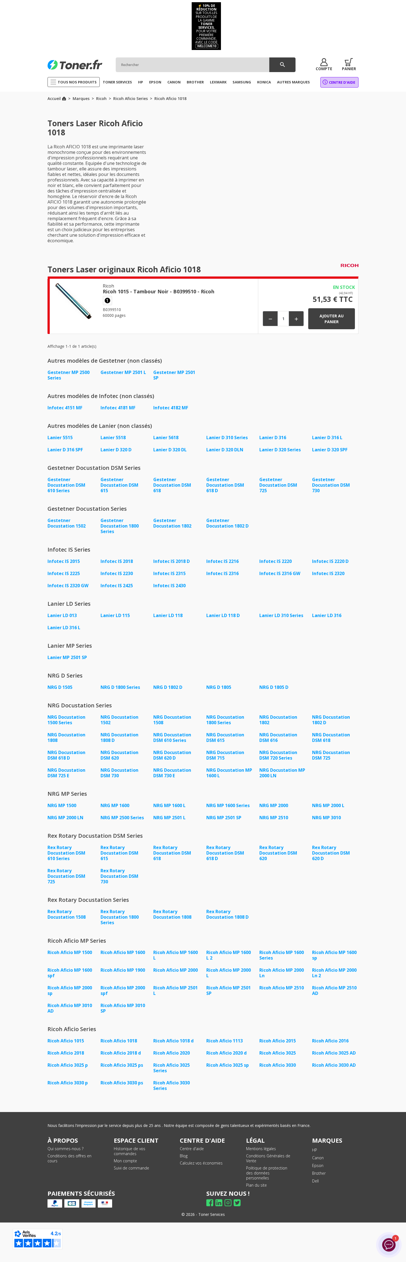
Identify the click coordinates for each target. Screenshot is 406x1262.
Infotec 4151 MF (65, 408)
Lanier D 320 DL (170, 450)
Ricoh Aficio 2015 (277, 1041)
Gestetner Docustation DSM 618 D (225, 485)
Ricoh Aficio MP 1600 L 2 (228, 955)
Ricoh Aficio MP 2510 (281, 988)
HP (314, 1150)
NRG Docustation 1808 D (119, 737)
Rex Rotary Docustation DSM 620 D (331, 852)
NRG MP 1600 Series (228, 805)
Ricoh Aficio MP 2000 (175, 970)
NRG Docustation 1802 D (331, 720)
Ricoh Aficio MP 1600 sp (334, 955)
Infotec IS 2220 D (330, 561)
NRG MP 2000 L (328, 805)
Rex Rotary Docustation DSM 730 (119, 876)
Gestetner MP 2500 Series (68, 375)
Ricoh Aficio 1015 (66, 1041)
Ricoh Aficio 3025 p (68, 1065)
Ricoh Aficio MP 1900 (123, 970)
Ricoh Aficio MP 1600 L (175, 955)
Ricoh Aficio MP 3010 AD (70, 1008)
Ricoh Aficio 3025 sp (227, 1065)
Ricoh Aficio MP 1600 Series (281, 955)
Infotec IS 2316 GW (279, 573)
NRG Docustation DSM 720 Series (278, 755)
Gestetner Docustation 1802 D (227, 523)
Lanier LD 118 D (223, 615)
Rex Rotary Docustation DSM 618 (172, 852)
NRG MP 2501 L (169, 818)
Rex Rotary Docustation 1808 (172, 914)
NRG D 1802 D (167, 687)
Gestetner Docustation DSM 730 (331, 485)
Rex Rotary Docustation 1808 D (227, 914)
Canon (318, 1157)
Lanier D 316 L (327, 437)
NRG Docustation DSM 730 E (172, 773)
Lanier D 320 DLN (224, 450)
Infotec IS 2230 (117, 573)
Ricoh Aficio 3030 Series (171, 1085)
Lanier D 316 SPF (65, 450)
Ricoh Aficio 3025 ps (122, 1065)
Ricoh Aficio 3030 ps (122, 1083)
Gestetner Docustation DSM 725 (278, 485)
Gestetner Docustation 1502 (67, 523)
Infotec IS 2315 (169, 573)
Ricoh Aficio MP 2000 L (228, 973)
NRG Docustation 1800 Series (225, 720)
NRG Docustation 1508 (172, 720)
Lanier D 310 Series (227, 437)
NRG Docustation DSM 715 (225, 755)
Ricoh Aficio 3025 (277, 1053)
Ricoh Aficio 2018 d (121, 1053)
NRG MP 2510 (273, 818)
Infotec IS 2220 (275, 561)
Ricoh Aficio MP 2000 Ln (281, 973)
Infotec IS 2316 (222, 573)
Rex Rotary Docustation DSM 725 (66, 876)
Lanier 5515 (60, 437)
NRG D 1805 (218, 687)
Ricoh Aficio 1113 (224, 1041)
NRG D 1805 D (273, 687)
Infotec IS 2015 (64, 561)
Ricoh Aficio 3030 (277, 1065)
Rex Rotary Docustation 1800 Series (120, 917)
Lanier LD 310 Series (281, 615)
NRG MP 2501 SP (223, 818)
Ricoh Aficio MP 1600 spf (70, 973)
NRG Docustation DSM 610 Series (172, 737)
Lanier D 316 (272, 437)
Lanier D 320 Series (280, 450)
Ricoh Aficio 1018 (119, 1041)
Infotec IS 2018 (117, 561)
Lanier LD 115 (115, 615)
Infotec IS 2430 (169, 586)
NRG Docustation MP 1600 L (229, 773)
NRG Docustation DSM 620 (119, 755)
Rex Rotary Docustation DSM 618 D (225, 852)
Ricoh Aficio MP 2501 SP (228, 990)
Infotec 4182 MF (170, 408)
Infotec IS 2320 (328, 573)
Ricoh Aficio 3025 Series (171, 1068)
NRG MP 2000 (273, 805)
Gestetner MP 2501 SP (174, 375)
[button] (324, 64)
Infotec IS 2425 (117, 586)
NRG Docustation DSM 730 (119, 773)
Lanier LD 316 (326, 615)
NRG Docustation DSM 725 (331, 755)
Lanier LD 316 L (64, 628)
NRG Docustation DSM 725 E (66, 773)
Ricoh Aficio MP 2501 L (175, 990)
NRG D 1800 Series (120, 687)
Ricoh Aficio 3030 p (68, 1083)
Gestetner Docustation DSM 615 (119, 485)
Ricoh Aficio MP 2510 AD (334, 990)
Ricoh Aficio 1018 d (173, 1041)
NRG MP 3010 (326, 818)
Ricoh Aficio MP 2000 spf (123, 990)
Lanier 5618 (165, 437)
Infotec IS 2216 (222, 561)
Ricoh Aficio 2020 (171, 1053)
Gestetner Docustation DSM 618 (172, 485)
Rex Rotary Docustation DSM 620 (278, 852)
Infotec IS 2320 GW (68, 586)
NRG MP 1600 (115, 805)
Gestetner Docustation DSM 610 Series (66, 485)
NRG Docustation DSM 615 (225, 737)
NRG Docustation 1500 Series (66, 720)
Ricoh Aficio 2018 (66, 1053)
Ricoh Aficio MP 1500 (70, 952)
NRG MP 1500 (62, 805)
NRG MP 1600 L (169, 805)
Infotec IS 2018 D (171, 561)
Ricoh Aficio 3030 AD (334, 1065)
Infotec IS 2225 (64, 573)
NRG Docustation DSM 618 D (66, 755)
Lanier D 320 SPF (329, 450)
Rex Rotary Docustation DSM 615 (119, 852)
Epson (317, 1165)
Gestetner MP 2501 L (123, 372)
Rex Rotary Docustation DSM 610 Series (66, 852)
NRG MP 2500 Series (122, 818)
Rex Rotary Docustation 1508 (67, 914)
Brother (319, 1173)
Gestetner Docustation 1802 (172, 523)
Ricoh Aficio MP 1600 (123, 952)
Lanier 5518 (113, 437)
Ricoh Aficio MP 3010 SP (123, 1008)
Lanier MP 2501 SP (67, 657)
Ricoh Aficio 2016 (330, 1041)
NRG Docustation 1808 (66, 737)
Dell (315, 1181)
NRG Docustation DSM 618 (331, 737)
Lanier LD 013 (62, 615)
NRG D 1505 (60, 687)
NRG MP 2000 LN (65, 818)
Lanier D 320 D (116, 450)
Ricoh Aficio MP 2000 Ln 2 (334, 973)
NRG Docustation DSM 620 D (172, 755)
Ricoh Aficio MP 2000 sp (70, 990)
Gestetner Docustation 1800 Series (120, 525)
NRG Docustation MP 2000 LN (282, 773)
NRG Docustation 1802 (278, 720)
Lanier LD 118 (168, 615)
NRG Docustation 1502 (119, 720)
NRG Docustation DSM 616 (278, 737)
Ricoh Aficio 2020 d (226, 1053)
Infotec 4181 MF (118, 408)
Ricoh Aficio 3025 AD (334, 1053)
